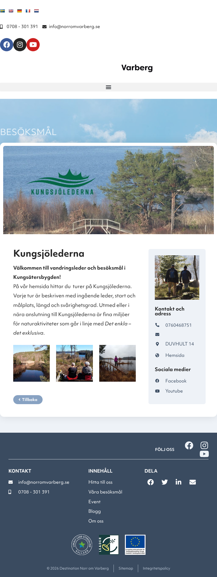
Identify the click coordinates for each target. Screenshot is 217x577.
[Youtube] (33, 44)
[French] (27, 11)
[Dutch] (36, 11)
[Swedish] (2, 11)
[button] (108, 87)
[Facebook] (6, 44)
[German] (19, 11)
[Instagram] (19, 44)
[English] (10, 11)
